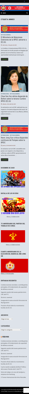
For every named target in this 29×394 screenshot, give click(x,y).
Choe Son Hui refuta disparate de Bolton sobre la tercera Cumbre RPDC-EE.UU (14, 98)
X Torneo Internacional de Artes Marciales (13, 377)
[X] (26, 1)
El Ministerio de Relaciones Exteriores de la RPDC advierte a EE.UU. (14, 39)
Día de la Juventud (6, 297)
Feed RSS (5, 337)
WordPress (18, 391)
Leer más (5, 59)
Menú (4, 13)
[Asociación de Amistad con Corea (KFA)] (14, 8)
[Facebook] (24, 1)
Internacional (5, 93)
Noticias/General (6, 34)
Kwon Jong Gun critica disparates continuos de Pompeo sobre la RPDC (14, 140)
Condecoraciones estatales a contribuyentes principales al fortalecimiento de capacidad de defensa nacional (14, 287)
